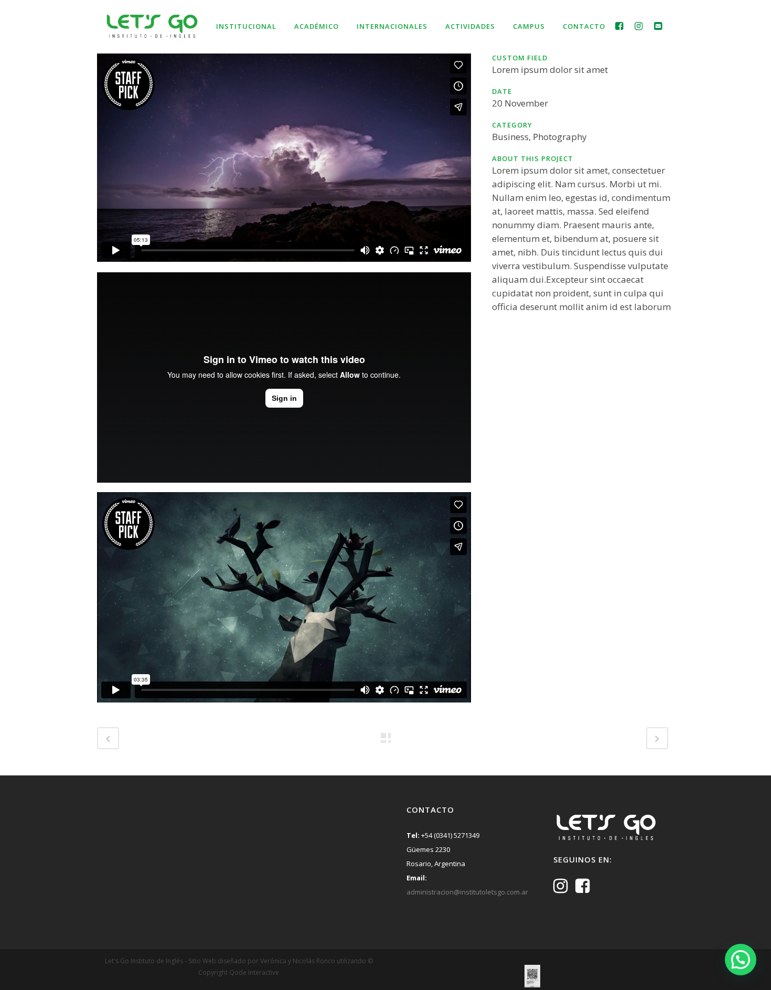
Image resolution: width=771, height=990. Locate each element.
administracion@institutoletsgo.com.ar (467, 892)
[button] (740, 959)
